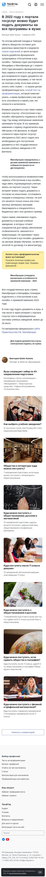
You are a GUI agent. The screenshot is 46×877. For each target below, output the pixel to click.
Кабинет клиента (9, 795)
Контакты (6, 816)
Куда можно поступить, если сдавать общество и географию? (22, 658)
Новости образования (16, 12)
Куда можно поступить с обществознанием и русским (20, 611)
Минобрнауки (29, 332)
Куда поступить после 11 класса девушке (22, 567)
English (5, 808)
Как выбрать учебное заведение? (22, 424)
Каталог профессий (10, 764)
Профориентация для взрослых (15, 779)
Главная (4, 12)
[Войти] (36, 4)
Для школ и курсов (10, 823)
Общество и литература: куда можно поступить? (20, 467)
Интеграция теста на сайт (13, 827)
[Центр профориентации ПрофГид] (10, 4)
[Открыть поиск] (29, 4)
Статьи (5, 771)
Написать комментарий (23, 732)
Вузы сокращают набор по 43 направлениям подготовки (20, 373)
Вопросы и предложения (12, 820)
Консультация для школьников (15, 775)
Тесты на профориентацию (13, 760)
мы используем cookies (17, 873)
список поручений (11, 51)
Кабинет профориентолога (13, 792)
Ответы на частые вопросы (14, 768)
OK (40, 872)
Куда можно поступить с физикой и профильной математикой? (23, 705)
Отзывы (5, 812)
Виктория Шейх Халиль (11, 35)
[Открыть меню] (42, 4)
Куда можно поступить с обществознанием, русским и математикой (20, 516)
